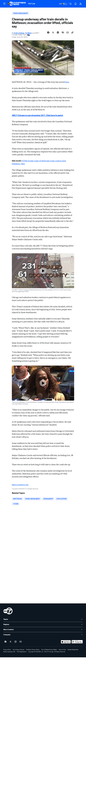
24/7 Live (31, 4)
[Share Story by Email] (67, 32)
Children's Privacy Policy (33, 649)
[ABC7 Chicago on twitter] (10, 642)
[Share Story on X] (53, 32)
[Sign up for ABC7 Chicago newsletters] (20, 642)
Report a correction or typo (20, 485)
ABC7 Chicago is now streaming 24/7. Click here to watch (37, 115)
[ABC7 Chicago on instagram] (15, 642)
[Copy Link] (72, 32)
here (67, 81)
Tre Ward (28, 33)
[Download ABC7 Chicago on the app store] (66, 641)
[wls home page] (7, 611)
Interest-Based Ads (73, 649)
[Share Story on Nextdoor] (62, 32)
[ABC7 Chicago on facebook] (5, 642)
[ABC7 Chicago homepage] (16, 3)
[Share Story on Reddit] (58, 32)
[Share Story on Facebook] (48, 32)
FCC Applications (22, 651)
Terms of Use (62, 649)
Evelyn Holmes (19, 33)
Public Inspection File (9, 651)
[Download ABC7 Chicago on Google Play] (77, 641)
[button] (4, 3)
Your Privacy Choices (18, 649)
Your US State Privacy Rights (49, 649)
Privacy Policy (7, 649)
